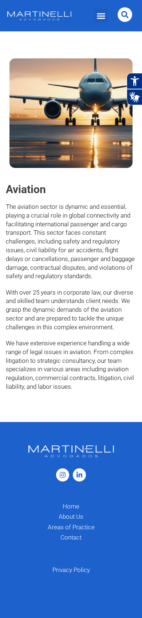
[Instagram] (62, 474)
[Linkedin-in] (79, 474)
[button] (101, 16)
